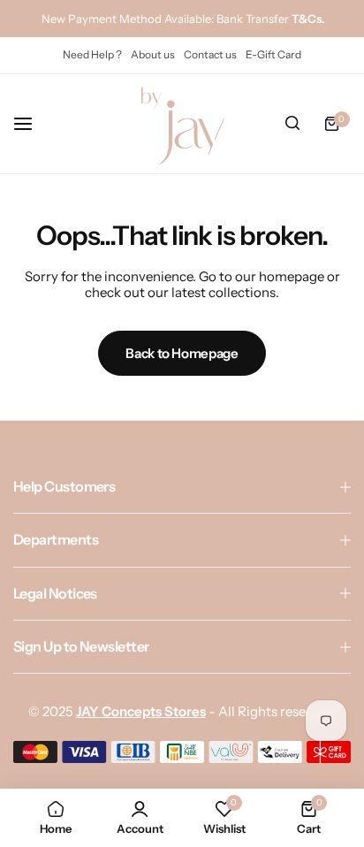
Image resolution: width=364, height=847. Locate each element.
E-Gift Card (273, 54)
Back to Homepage (181, 353)
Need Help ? (92, 54)
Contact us (210, 54)
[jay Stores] (182, 123)
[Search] (292, 123)
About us (153, 54)
